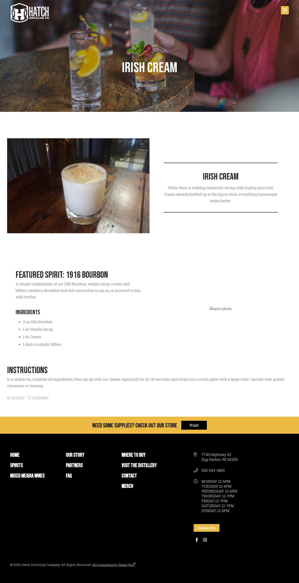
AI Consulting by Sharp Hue (113, 565)
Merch (127, 486)
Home (15, 455)
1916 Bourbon (40, 397)
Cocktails (17, 397)
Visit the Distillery (139, 465)
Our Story (75, 455)
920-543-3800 (213, 470)
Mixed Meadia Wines (27, 476)
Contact (129, 476)
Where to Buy (134, 455)
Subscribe (206, 527)
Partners (74, 465)
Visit (194, 425)
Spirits (16, 465)
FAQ (69, 476)
